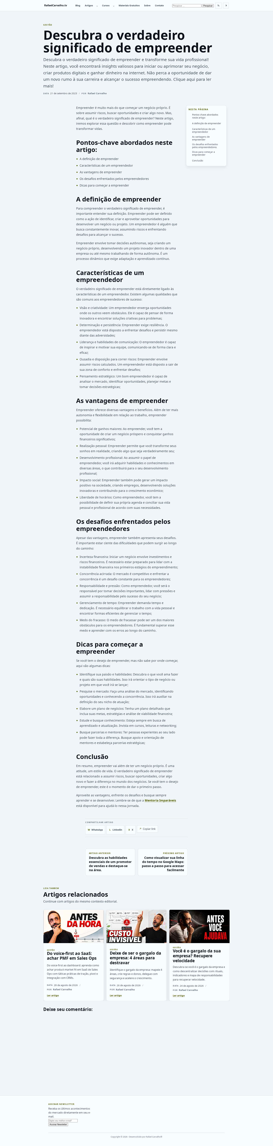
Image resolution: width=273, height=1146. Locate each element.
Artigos (89, 5)
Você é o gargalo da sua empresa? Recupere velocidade (197, 955)
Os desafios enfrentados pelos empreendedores (205, 146)
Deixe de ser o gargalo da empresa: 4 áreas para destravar (135, 957)
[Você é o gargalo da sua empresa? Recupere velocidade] (199, 926)
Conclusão (197, 160)
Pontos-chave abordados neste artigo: (205, 116)
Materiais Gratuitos (129, 5)
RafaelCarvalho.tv (55, 5)
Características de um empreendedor (203, 130)
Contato (159, 5)
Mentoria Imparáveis (160, 800)
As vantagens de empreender (201, 138)
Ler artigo (53, 995)
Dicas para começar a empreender (203, 153)
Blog (77, 5)
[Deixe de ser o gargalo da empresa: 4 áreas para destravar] (136, 926)
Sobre (147, 5)
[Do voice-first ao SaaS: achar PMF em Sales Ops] (73, 926)
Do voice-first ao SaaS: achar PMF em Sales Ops (72, 955)
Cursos (105, 5)
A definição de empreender (206, 123)
